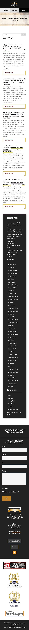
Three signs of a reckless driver (10, 146)
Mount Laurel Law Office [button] (14, 541)
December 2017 (13, 369)
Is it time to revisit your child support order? (13, 112)
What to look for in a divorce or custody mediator (14, 79)
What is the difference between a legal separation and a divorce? (14, 253)
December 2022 (13, 308)
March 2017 (11, 378)
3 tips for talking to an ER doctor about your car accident (14, 180)
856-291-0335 (16, 531)
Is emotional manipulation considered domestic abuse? (13, 244)
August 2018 (12, 360)
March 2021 (11, 328)
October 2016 (12, 384)
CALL (24, 10)
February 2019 (12, 355)
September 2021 (13, 323)
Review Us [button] (14, 547)
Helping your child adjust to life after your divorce (14, 225)
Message (4, 471)
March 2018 (11, 366)
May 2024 (11, 291)
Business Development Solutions (12, 627)
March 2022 (11, 317)
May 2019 (11, 352)
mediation (6, 51)
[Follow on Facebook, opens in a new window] (14, 552)
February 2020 (12, 343)
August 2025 (12, 276)
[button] (5, 10)
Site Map (13, 626)
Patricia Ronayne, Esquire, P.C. (15, 623)
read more (9, 73)
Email (4, 455)
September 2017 (13, 372)
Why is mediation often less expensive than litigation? (13, 44)
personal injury (8, 151)
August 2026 (12, 264)
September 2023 (13, 299)
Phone (3, 463)
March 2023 (11, 305)
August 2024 (12, 288)
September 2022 (13, 311)
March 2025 (11, 282)
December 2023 (13, 296)
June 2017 (11, 375)
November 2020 (13, 334)
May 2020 (11, 340)
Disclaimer (5, 488)
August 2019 (12, 349)
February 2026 (12, 270)
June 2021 (11, 325)
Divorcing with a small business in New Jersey (14, 231)
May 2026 (11, 267)
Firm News (11, 404)
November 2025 (13, 273)
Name (3, 446)
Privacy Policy (20, 626)
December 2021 (13, 320)
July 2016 (11, 387)
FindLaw (23, 627)
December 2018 (13, 357)
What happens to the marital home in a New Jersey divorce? (14, 236)
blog (23, 49)
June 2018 (11, 363)
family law (6, 84)
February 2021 (12, 331)
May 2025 (11, 279)
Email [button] (15, 10)
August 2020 (12, 337)
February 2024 (12, 294)
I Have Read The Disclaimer (11, 492)
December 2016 (13, 381)
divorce (10, 398)
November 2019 (13, 346)
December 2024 (13, 285)
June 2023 (11, 302)
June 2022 (11, 314)
